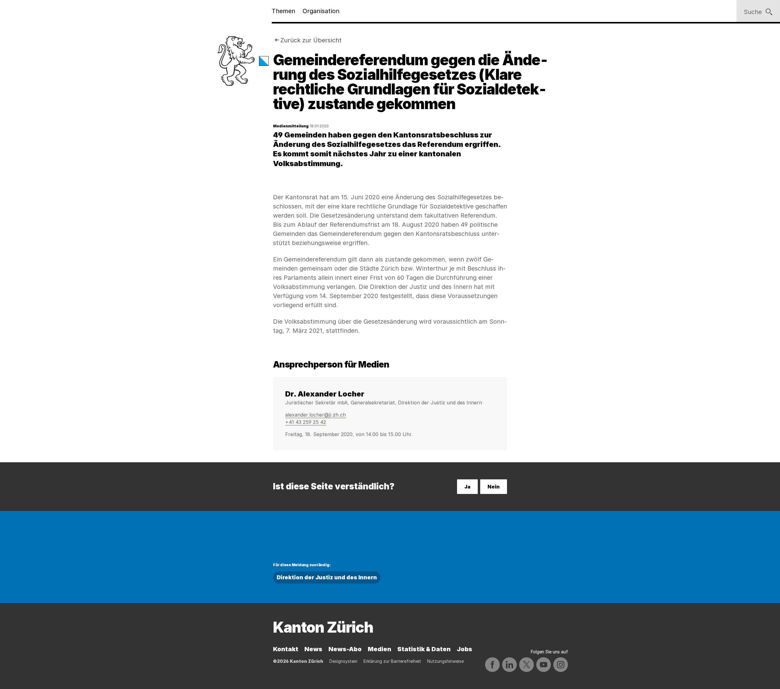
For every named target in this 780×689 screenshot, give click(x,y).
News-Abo (345, 649)
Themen (283, 11)
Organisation (321, 11)
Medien (379, 649)
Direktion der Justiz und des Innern (327, 577)
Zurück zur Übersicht (311, 40)
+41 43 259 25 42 (305, 422)
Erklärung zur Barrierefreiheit (392, 661)
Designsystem (343, 661)
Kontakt (285, 649)
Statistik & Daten (424, 649)
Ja (467, 487)
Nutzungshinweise (445, 661)
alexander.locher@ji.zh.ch (315, 415)
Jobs (464, 649)
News (313, 649)
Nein (494, 487)
